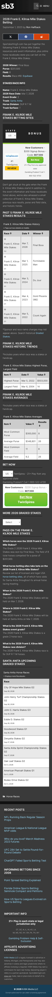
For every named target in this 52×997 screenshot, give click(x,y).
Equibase (27, 76)
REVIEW (11, 168)
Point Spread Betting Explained (22, 880)
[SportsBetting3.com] (7, 6)
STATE (11, 130)
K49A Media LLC (11, 958)
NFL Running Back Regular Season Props (24, 818)
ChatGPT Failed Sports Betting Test (25, 860)
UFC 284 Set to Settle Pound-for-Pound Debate (24, 851)
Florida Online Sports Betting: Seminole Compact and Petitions (23, 890)
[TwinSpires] (12, 156)
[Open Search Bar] (36, 6)
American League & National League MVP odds (25, 829)
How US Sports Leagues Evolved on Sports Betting (25, 900)
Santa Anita (16, 100)
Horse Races (13, 796)
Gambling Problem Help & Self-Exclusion (26, 940)
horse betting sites (12, 576)
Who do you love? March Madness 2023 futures (24, 840)
